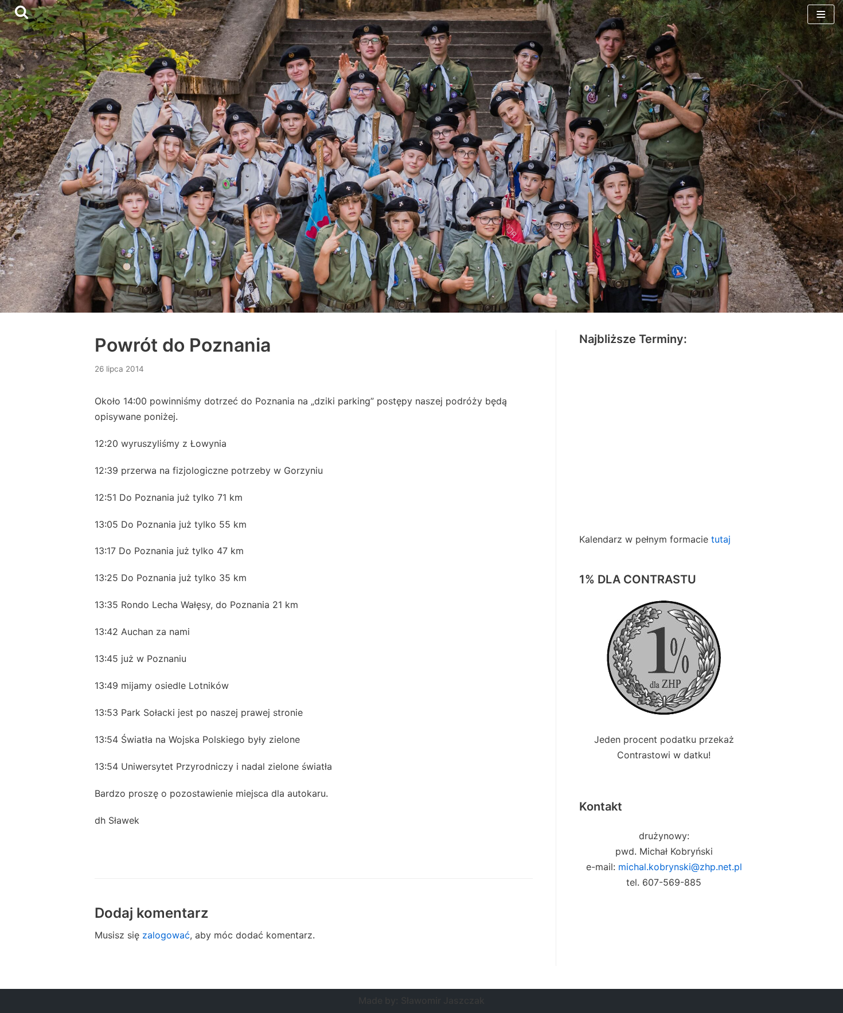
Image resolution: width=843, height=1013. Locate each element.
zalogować (166, 935)
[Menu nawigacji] (820, 14)
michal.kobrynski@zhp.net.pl (680, 866)
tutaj (721, 539)
